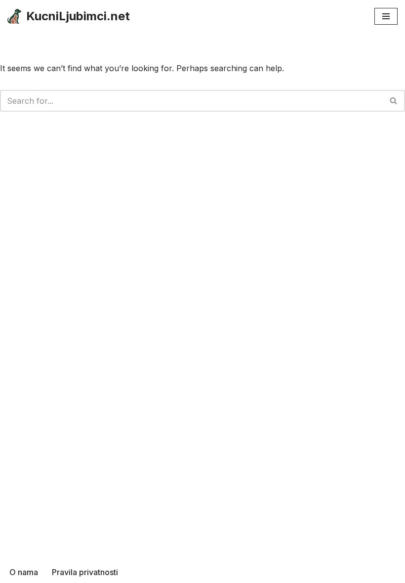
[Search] (394, 101)
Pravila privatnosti (85, 572)
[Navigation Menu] (386, 16)
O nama (23, 572)
